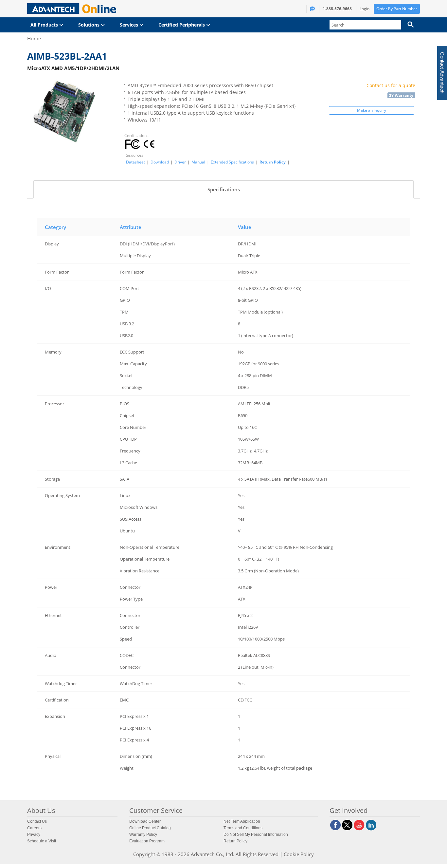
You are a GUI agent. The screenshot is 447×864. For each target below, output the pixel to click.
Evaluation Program (147, 841)
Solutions (89, 25)
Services (129, 25)
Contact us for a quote (391, 85)
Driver (180, 162)
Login (364, 8)
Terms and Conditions (243, 828)
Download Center (145, 821)
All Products (44, 25)
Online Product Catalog (150, 828)
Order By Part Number (396, 8)
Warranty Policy (143, 834)
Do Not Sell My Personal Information (256, 834)
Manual (198, 162)
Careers (34, 828)
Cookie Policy (299, 854)
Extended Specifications (232, 162)
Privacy (33, 834)
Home (34, 38)
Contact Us (37, 821)
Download (160, 162)
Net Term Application (242, 821)
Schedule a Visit (41, 841)
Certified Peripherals (182, 25)
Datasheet (135, 162)
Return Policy (272, 162)
